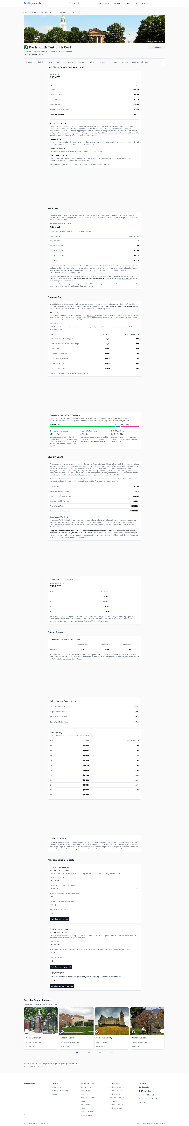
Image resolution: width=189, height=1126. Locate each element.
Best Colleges (86, 1091)
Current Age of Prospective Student (63, 885)
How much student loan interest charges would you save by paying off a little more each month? (85, 977)
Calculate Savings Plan (59, 919)
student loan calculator (85, 535)
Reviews (125, 62)
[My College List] (78, 3)
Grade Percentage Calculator (149, 1099)
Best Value (85, 1094)
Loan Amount (55, 941)
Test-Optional (86, 1105)
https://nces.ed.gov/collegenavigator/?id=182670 (61, 1064)
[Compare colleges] (74, 3)
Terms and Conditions (30, 1123)
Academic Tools (141, 3)
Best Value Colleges (63, 849)
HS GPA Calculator (145, 1091)
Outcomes (81, 62)
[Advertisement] (35, 98)
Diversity (69, 62)
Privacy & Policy (44, 1123)
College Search (115, 1094)
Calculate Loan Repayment (61, 967)
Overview (28, 62)
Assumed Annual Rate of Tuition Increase (65, 893)
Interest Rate (90, 949)
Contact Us (56, 1094)
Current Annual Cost (57, 877)
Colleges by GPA (116, 1091)
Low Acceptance (87, 1115)
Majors (59, 62)
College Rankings (87, 1087)
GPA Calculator (144, 1087)
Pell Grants (91, 315)
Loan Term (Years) (56, 958)
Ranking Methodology (60, 1091)
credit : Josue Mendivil (152, 41)
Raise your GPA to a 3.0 (147, 1095)
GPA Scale (142, 1103)
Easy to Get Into (87, 1112)
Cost (50, 62)
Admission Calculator (140, 62)
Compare (128, 3)
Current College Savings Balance (62, 901)
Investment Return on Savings (61, 910)
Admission (41, 62)
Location (103, 62)
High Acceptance (87, 1108)
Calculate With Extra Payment (62, 986)
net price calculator (125, 279)
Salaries (92, 62)
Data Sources (57, 1087)
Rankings (117, 3)
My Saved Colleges (117, 1098)
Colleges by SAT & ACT (118, 1087)
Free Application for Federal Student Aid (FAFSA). (67, 320)
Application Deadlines (89, 1098)
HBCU (83, 1101)
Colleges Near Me (116, 1105)
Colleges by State (116, 1108)
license (162, 41)
